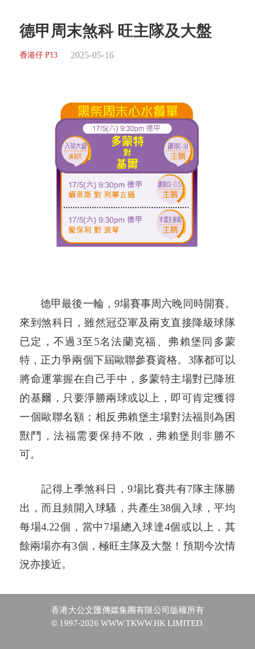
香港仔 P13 (39, 55)
